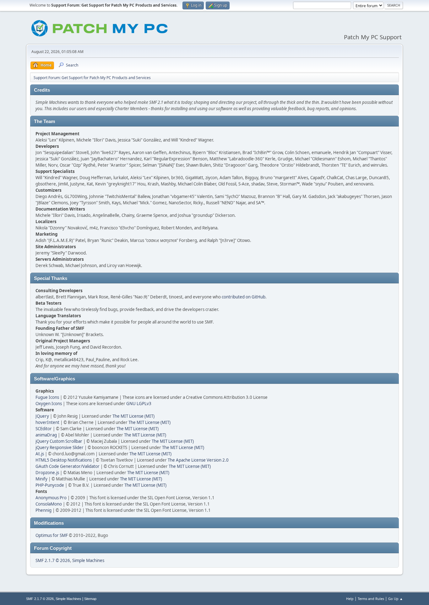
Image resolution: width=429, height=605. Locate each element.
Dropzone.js (47, 472)
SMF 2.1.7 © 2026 (52, 560)
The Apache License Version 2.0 (198, 460)
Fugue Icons (47, 397)
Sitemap (90, 599)
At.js (39, 454)
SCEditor (43, 428)
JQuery (42, 416)
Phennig (43, 510)
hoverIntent (47, 422)
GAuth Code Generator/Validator (67, 466)
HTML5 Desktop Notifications (63, 460)
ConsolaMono (48, 504)
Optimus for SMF (51, 535)
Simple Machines (88, 560)
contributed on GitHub (243, 297)
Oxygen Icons (48, 403)
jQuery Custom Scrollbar (58, 441)
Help (350, 598)
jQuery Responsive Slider (59, 447)
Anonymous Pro (51, 498)
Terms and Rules (371, 598)
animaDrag (46, 435)
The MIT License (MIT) (133, 416)
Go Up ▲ (395, 598)
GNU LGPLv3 (138, 403)
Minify (41, 479)
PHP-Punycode (49, 485)
